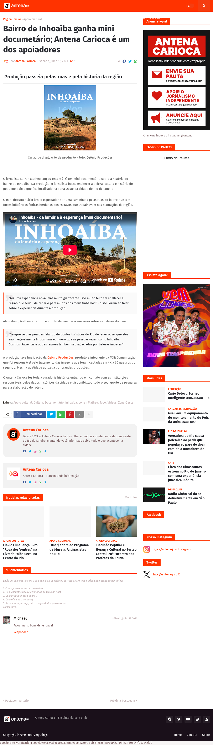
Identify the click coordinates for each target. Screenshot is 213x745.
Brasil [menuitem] (176, 17)
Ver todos (131, 497)
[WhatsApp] (135, 61)
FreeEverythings (37, 735)
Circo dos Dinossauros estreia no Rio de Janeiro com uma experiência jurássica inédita (187, 473)
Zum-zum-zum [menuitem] (152, 17)
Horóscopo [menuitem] (125, 17)
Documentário (54, 402)
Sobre (206, 735)
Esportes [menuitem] (102, 17)
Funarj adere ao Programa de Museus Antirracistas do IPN (69, 549)
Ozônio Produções (60, 357)
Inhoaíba (71, 402)
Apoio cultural (23, 402)
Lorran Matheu (88, 402)
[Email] (79, 414)
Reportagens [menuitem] (29, 17)
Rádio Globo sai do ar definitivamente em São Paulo (186, 498)
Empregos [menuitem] (54, 17)
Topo (103, 402)
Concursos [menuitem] (78, 17)
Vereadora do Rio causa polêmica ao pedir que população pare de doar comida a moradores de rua (186, 444)
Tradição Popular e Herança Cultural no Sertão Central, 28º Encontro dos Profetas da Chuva (116, 551)
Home (178, 735)
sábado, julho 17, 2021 (125, 618)
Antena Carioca (36, 430)
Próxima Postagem (122, 700)
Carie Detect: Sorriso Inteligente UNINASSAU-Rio (188, 395)
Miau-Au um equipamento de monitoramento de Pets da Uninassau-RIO (188, 417)
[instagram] (35, 451)
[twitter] (29, 451)
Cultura (38, 402)
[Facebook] (124, 61)
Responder (21, 632)
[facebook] (24, 451)
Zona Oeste (125, 402)
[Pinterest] (70, 414)
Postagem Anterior (17, 700)
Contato (192, 735)
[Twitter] (130, 61)
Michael (20, 618)
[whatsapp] (40, 451)
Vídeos (112, 402)
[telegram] (45, 451)
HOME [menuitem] (10, 17)
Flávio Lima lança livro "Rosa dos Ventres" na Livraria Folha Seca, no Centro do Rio (20, 551)
